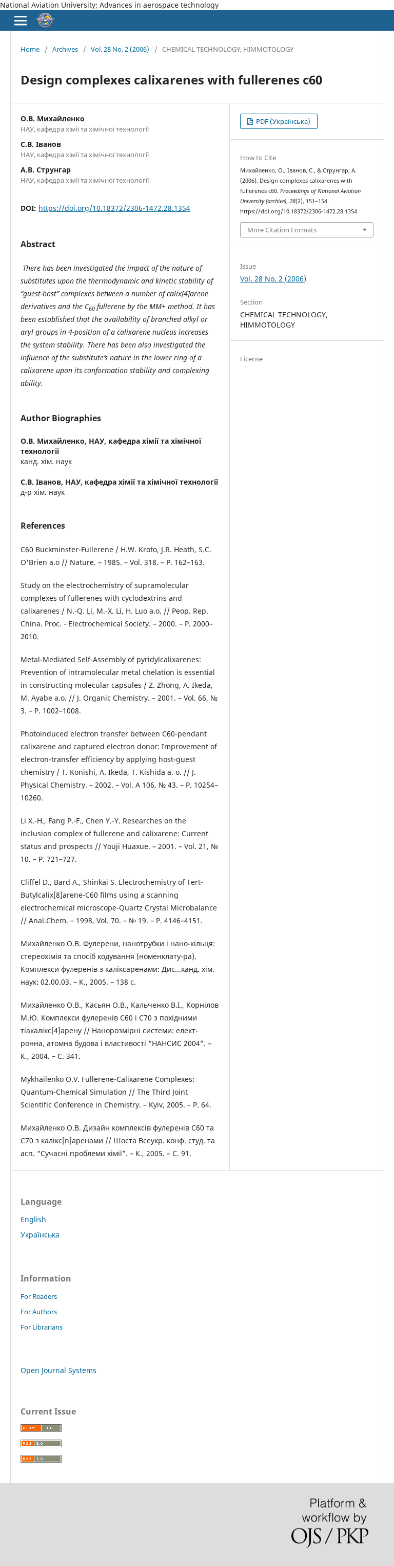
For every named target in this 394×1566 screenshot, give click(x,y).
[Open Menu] (20, 20)
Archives (65, 49)
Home (30, 49)
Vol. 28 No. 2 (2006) (120, 49)
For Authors (39, 1311)
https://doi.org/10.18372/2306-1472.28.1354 (114, 208)
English (33, 1219)
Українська (40, 1234)
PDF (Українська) (282, 121)
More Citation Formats (282, 229)
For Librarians (42, 1327)
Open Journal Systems (58, 1370)
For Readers (39, 1296)
